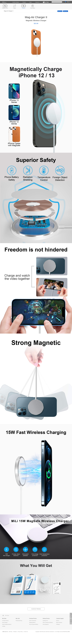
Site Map (10, 631)
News (30, 2)
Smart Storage (4, 622)
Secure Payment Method (33, 624)
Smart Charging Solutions (6, 624)
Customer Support (60, 618)
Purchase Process (33, 618)
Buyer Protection (59, 622)
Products (24, 2)
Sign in (68, 1)
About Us (6, 631)
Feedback (58, 624)
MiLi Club (18, 618)
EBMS (69, 631)
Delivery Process (46, 618)
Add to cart (60, 11)
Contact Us (37, 2)
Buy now (65, 11)
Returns (57, 620)
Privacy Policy (20, 631)
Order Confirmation (32, 620)
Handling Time (45, 620)
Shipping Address (32, 622)
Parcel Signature (46, 624)
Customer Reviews (36, 608)
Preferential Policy (19, 620)
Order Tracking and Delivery (48, 622)
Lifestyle (3, 626)
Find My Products (15, 2)
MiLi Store (4, 618)
